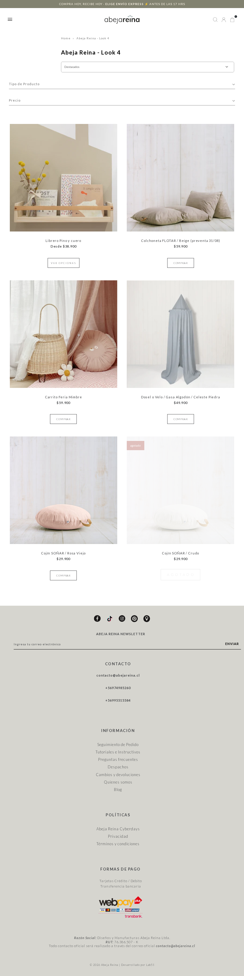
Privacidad (118, 836)
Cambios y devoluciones (118, 774)
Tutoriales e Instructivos (118, 752)
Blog (118, 789)
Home (66, 38)
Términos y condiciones (118, 843)
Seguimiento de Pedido (118, 744)
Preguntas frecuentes (118, 759)
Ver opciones (63, 263)
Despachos (118, 766)
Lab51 (150, 964)
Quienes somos (118, 782)
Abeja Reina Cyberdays (118, 828)
